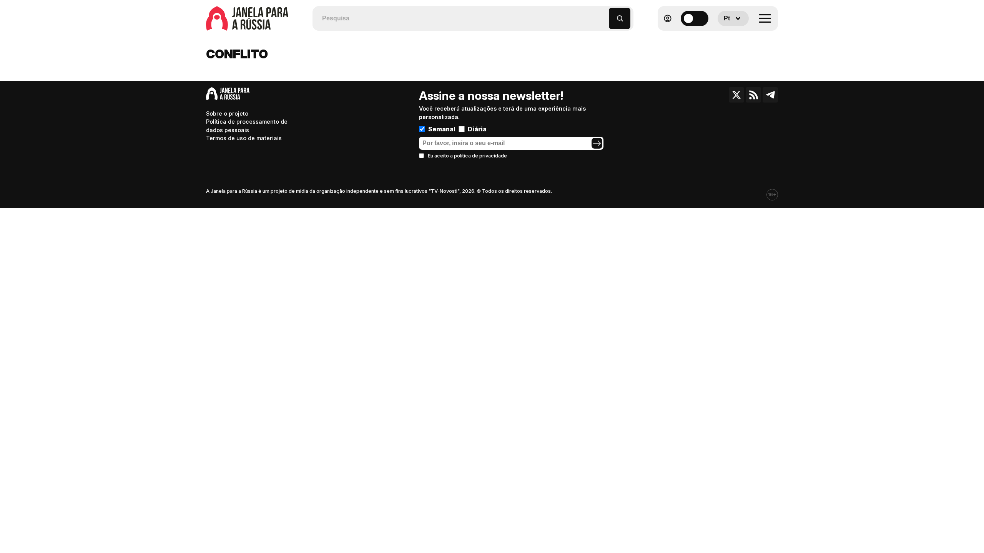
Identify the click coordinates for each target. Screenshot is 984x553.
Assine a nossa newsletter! (491, 96)
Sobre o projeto (227, 113)
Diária (477, 129)
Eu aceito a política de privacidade (467, 156)
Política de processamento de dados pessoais (247, 125)
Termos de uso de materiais (244, 138)
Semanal (441, 129)
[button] (603, 14)
